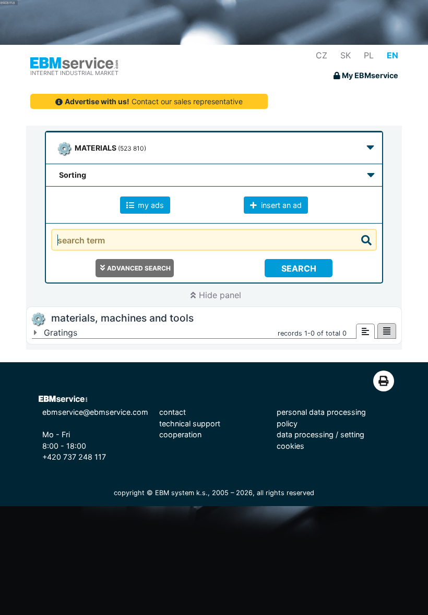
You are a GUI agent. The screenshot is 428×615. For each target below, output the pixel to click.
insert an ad (280, 205)
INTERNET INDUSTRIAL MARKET (74, 73)
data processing (305, 434)
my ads (150, 205)
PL (369, 55)
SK (345, 55)
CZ (321, 55)
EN (392, 55)
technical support (189, 423)
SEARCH (298, 268)
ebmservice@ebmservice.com (95, 412)
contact (172, 412)
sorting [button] (72, 174)
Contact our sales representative (154, 101)
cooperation (180, 434)
